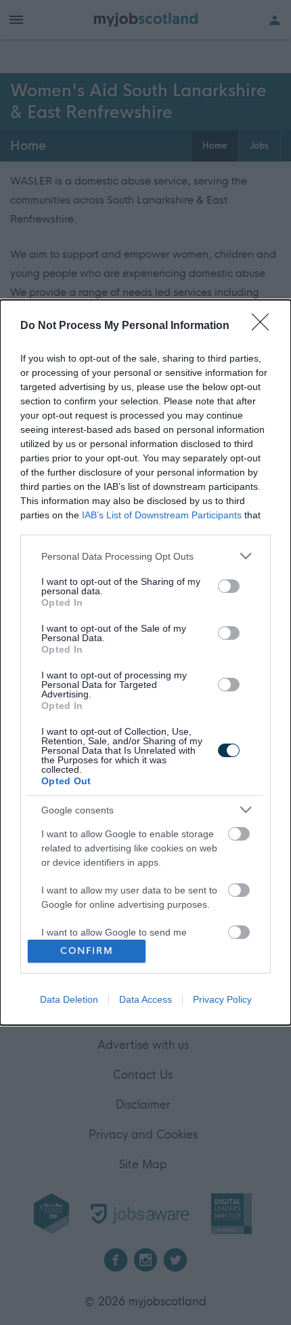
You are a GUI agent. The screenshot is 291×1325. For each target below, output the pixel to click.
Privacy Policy (222, 999)
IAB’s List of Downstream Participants (162, 515)
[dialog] (145, 662)
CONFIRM (87, 951)
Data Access (145, 999)
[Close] (264, 326)
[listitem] (145, 556)
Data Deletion (69, 999)
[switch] (229, 586)
